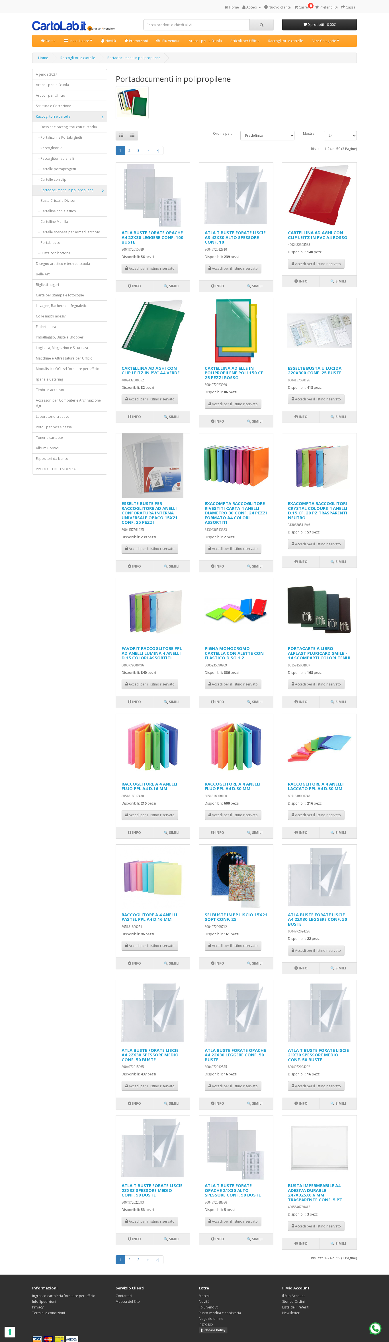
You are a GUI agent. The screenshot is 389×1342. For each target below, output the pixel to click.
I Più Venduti (170, 40)
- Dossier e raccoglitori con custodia (66, 126)
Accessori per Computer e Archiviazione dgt (68, 403)
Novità (110, 40)
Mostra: (309, 133)
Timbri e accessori (50, 389)
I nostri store (79, 40)
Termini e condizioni (48, 1312)
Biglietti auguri (47, 284)
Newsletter (291, 1312)
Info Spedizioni (44, 1301)
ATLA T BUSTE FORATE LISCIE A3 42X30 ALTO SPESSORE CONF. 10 (235, 237)
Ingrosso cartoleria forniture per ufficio (63, 1295)
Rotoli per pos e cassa (54, 427)
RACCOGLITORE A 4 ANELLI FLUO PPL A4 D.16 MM (149, 786)
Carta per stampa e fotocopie (60, 295)
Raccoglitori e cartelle (285, 40)
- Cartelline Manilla (52, 221)
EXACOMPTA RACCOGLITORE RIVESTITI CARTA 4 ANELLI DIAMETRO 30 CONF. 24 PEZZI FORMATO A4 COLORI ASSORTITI (236, 512)
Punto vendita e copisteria (220, 1312)
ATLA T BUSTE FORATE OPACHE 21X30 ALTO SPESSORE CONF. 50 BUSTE (233, 1190)
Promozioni (138, 40)
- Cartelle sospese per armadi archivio (68, 232)
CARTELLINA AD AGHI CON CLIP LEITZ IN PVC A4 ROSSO (317, 235)
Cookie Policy (214, 1330)
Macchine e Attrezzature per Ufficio (64, 358)
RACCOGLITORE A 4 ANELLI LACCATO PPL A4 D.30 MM (316, 786)
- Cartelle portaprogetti (56, 169)
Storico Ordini (293, 1301)
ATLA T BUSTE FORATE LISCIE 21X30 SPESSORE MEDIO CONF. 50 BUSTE (318, 1054)
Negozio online (211, 1318)
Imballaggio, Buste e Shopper (59, 337)
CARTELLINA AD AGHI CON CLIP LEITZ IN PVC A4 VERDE (151, 370)
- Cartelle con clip (51, 179)
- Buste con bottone (53, 253)
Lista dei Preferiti (295, 1307)
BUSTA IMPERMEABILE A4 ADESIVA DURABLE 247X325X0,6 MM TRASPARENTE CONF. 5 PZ (315, 1192)
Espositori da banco (52, 458)
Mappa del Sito (128, 1301)
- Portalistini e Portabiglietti (59, 137)
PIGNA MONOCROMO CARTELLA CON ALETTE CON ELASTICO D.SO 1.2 (234, 652)
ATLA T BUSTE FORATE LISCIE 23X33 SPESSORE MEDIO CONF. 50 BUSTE (152, 1190)
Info (136, 286)
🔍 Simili (171, 286)
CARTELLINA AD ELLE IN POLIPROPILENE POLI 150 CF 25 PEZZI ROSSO (234, 372)
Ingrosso (206, 1324)
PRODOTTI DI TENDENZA (56, 469)
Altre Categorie (324, 40)
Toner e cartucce (49, 437)
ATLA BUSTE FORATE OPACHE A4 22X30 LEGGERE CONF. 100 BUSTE (152, 237)
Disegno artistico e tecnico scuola (63, 263)
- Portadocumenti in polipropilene (64, 190)
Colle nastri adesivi (51, 316)
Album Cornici (47, 448)
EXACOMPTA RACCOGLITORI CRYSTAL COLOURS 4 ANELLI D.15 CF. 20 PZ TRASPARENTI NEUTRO (317, 510)
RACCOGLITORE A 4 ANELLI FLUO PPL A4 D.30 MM (233, 786)
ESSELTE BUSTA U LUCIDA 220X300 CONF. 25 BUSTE (314, 370)
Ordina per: (222, 133)
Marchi (204, 1295)
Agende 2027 (46, 74)
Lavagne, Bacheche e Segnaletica (62, 305)
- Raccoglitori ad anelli (55, 158)
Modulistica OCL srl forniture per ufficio (67, 368)
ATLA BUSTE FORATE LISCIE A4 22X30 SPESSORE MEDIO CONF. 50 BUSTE (150, 1054)
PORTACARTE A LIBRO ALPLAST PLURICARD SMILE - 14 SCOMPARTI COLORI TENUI (319, 652)
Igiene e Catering (49, 379)
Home (50, 40)
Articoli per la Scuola (205, 40)
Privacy (38, 1307)
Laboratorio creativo (52, 416)
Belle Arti (43, 274)
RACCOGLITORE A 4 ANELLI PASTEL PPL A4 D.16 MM (149, 917)
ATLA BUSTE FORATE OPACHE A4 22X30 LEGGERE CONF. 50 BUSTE (235, 1054)
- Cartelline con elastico (56, 211)
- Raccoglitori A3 (50, 148)
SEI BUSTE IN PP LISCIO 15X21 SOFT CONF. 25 (236, 917)
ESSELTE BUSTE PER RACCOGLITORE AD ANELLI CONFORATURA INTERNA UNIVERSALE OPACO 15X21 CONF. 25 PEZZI (150, 512)
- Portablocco (48, 242)
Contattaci (124, 1295)
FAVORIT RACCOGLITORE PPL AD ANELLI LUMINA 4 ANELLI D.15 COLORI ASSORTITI (152, 652)
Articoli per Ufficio (245, 40)
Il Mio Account (293, 1295)
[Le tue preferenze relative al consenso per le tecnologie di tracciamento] (10, 1332)
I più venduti (208, 1307)
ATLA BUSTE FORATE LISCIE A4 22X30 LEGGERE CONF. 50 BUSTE (317, 919)
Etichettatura (46, 326)
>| (158, 150)
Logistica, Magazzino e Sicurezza (62, 347)
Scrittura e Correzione (53, 105)
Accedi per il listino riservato (151, 268)
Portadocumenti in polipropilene (133, 57)
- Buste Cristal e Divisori (56, 200)
